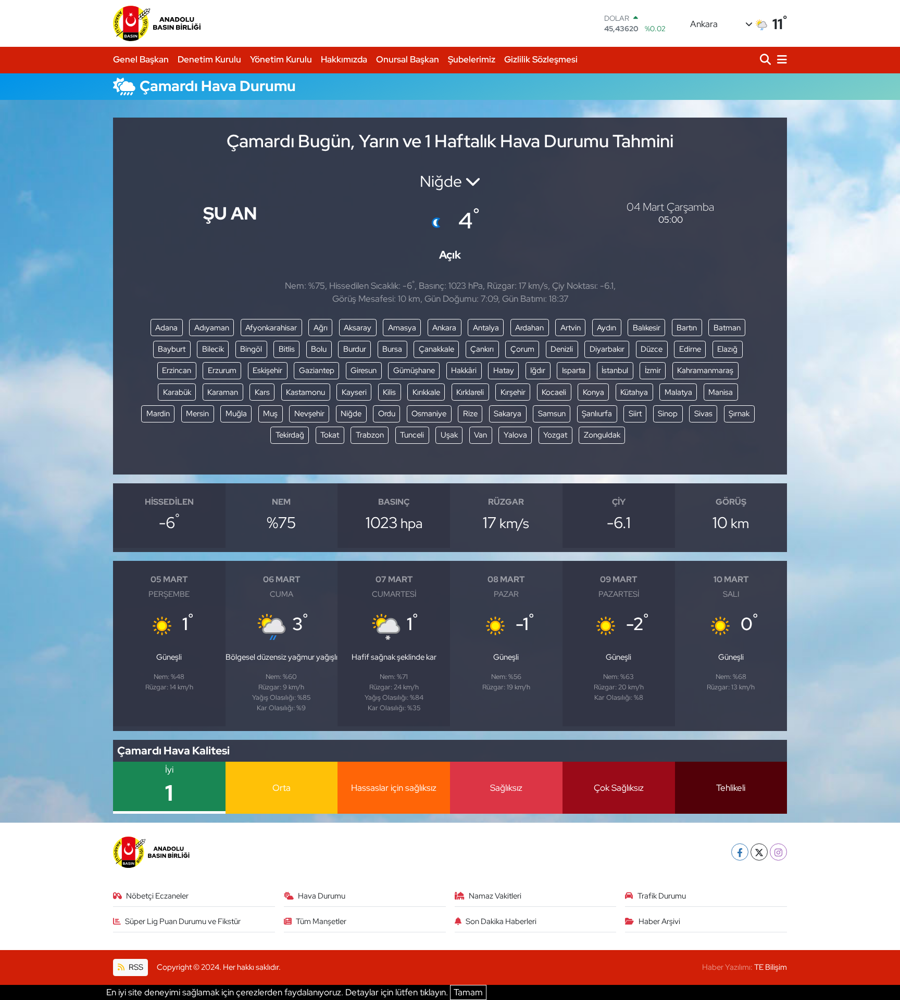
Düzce (651, 349)
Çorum (522, 349)
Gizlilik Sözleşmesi (541, 59)
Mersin (197, 413)
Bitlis (287, 349)
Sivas (703, 413)
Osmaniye (428, 413)
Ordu (386, 413)
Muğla (236, 413)
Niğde (351, 413)
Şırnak (739, 413)
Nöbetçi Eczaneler (157, 896)
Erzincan (176, 370)
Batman (727, 328)
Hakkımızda (344, 59)
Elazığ (727, 349)
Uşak (449, 435)
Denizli (562, 349)
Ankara (444, 328)
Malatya (678, 392)
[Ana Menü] (780, 60)
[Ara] (766, 60)
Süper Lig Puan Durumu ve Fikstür (183, 921)
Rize (470, 413)
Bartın (687, 328)
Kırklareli (470, 392)
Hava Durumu (321, 896)
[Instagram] (778, 852)
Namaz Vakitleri (495, 896)
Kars (262, 392)
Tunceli (412, 435)
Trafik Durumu (662, 896)
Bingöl (251, 349)
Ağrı (321, 328)
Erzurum (222, 370)
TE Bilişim (770, 967)
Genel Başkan (141, 59)
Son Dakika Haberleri (501, 921)
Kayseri (354, 392)
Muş (270, 413)
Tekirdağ (290, 435)
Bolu (319, 349)
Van (480, 435)
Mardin (158, 413)
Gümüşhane (414, 370)
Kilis (389, 392)
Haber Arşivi (659, 921)
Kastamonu (305, 392)
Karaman (222, 392)
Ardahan (529, 328)
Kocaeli (554, 392)
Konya (593, 392)
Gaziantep (316, 370)
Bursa (392, 349)
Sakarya (507, 413)
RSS (135, 967)
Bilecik (213, 349)
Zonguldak (602, 435)
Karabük (177, 392)
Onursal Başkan (407, 59)
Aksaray (357, 328)
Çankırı (482, 349)
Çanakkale (436, 349)
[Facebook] (739, 852)
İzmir (653, 370)
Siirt (635, 413)
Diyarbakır (607, 349)
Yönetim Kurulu (281, 59)
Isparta (573, 370)
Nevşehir (309, 413)
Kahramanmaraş (705, 370)
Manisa (720, 392)
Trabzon (370, 435)
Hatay (503, 370)
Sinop (668, 413)
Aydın (606, 328)
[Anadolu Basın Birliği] (158, 23)
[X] (759, 852)
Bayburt (171, 349)
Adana (166, 328)
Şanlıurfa (597, 413)
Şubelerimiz (471, 59)
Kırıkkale (426, 392)
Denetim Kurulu (209, 59)
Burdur (354, 349)
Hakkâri (464, 370)
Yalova (515, 435)
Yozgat (555, 435)
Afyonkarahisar (271, 328)
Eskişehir (267, 370)
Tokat (329, 435)
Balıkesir (646, 328)
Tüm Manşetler (321, 921)
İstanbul (615, 370)
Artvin (570, 328)
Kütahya (634, 392)
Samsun (552, 413)
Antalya (486, 328)
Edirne (690, 349)
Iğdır (537, 370)
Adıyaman (211, 328)
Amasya (402, 328)
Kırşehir (513, 392)
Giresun (364, 370)
